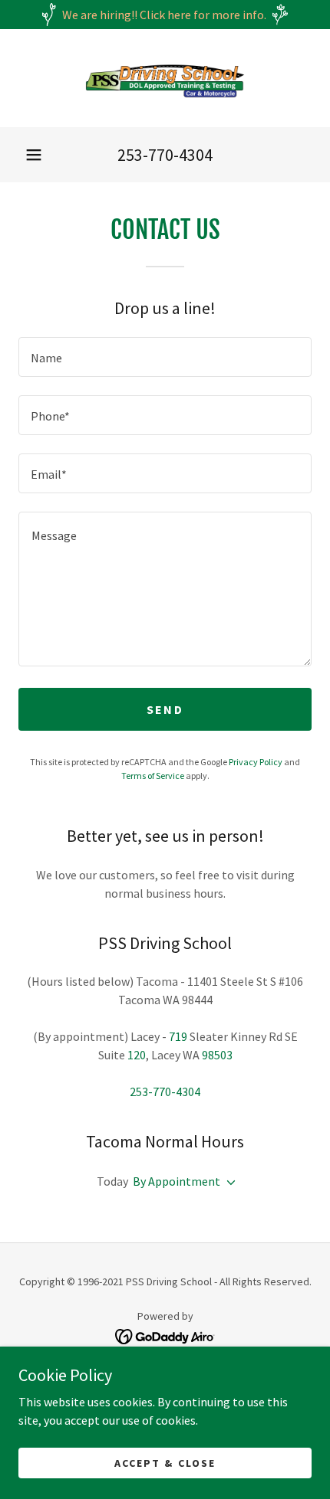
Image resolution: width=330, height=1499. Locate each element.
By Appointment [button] (176, 1181)
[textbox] (165, 357)
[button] (33, 154)
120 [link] (136, 1054)
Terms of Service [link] (152, 775)
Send (165, 709)
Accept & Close (164, 1462)
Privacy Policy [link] (255, 762)
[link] (165, 78)
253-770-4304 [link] (165, 154)
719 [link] (178, 1036)
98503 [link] (217, 1054)
